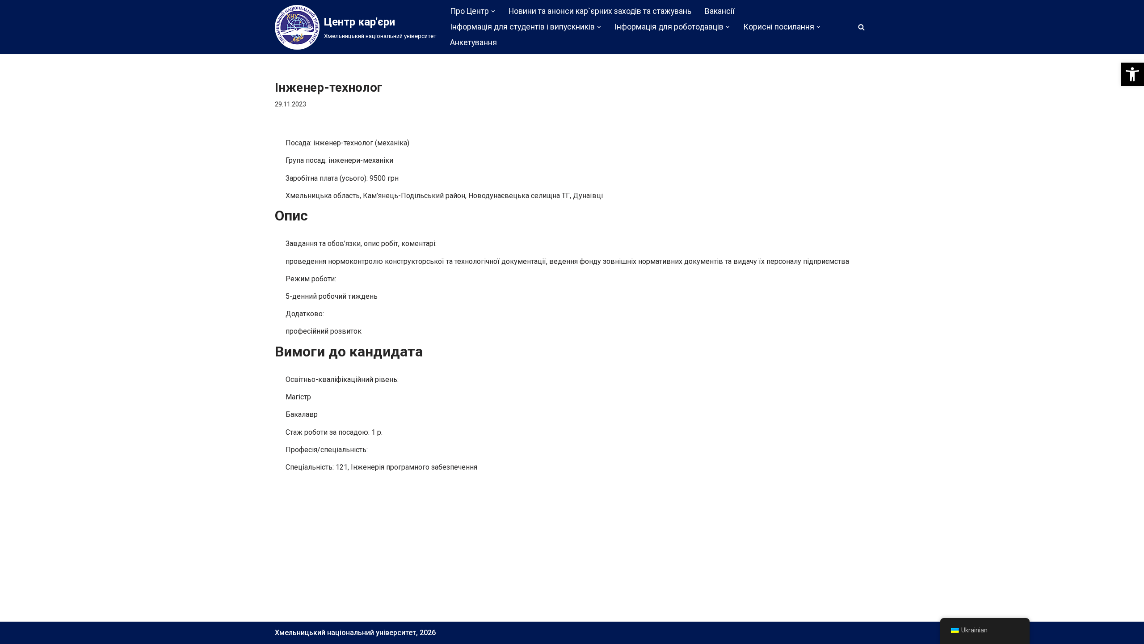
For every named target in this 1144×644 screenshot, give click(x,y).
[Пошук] (861, 27)
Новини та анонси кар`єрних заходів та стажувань (600, 11)
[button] (1132, 74)
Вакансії (720, 11)
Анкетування (473, 42)
